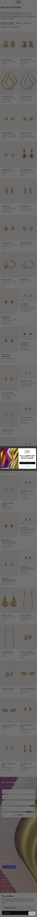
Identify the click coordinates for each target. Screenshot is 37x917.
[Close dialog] (35, 449)
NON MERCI (27, 466)
